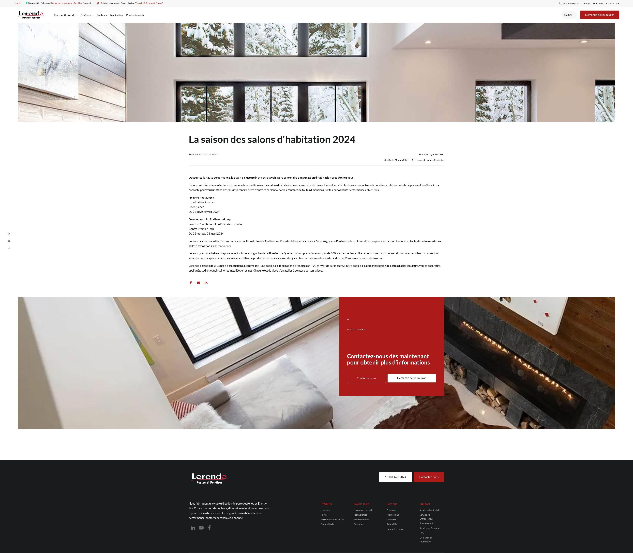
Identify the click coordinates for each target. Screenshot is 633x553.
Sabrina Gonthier (208, 154)
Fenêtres (325, 510)
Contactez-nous (395, 528)
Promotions (598, 3)
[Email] (198, 282)
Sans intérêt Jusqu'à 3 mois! (15, 3)
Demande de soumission (426, 539)
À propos (391, 510)
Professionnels (135, 14)
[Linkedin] (206, 282)
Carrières (586, 3)
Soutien (568, 14)
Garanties (358, 524)
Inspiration (116, 14)
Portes (324, 514)
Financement (426, 523)
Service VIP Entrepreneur (426, 516)
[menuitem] (618, 3)
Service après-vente (429, 528)
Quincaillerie (327, 524)
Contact (610, 3)
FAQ (422, 532)
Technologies (360, 514)
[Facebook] (190, 282)
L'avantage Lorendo (363, 510)
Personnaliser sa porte (332, 519)
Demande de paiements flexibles (74, 3)
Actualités (392, 524)
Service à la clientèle (430, 510)
